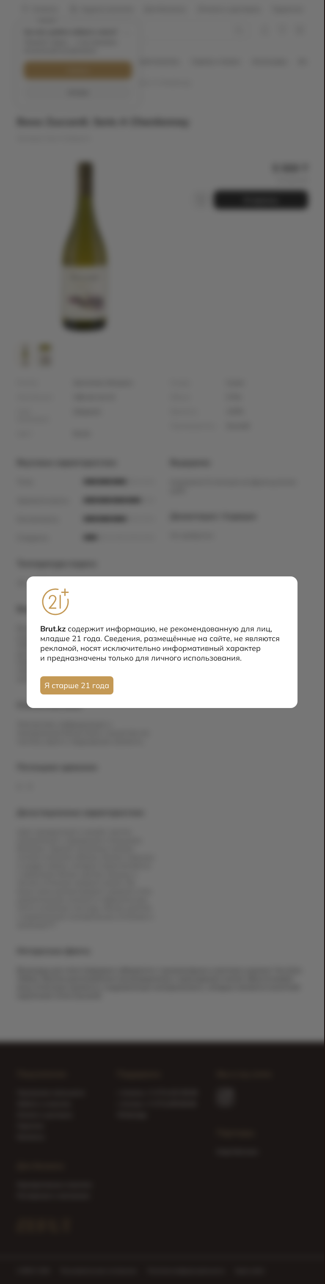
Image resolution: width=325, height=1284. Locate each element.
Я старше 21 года (76, 685)
